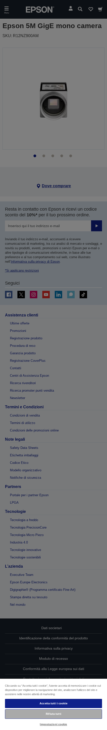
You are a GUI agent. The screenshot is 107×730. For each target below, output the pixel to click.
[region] (53, 704)
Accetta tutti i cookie (53, 703)
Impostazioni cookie (53, 724)
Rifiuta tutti (53, 713)
